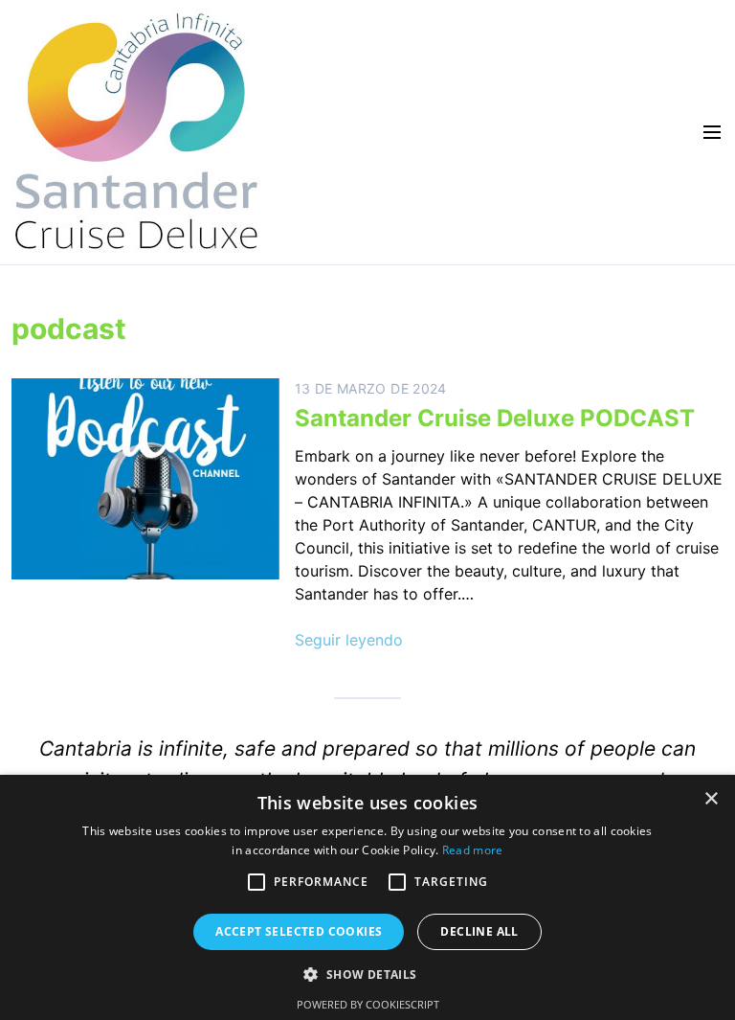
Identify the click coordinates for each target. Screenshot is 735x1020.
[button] (256, 882)
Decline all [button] (479, 931)
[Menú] (706, 132)
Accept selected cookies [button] (298, 931)
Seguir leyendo (349, 639)
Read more (472, 850)
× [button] (710, 799)
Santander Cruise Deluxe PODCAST (495, 418)
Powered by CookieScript (368, 1004)
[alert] (367, 897)
